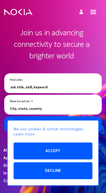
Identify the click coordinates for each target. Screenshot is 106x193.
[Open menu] (93, 12)
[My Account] (82, 12)
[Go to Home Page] (18, 12)
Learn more (24, 134)
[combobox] (53, 87)
